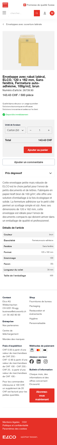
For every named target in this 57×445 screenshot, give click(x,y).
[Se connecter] (44, 13)
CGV (24, 422)
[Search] (37, 13)
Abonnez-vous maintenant (42, 395)
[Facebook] (31, 362)
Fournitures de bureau (40, 301)
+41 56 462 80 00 (11, 314)
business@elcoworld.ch (14, 311)
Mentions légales (11, 422)
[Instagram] (45, 362)
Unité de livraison (12, 125)
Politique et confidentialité (15, 425)
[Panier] (52, 13)
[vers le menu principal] (4, 13)
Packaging (34, 306)
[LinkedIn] (38, 362)
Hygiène (33, 318)
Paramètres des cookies (15, 428)
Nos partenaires (11, 325)
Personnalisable (37, 323)
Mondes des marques (13, 339)
